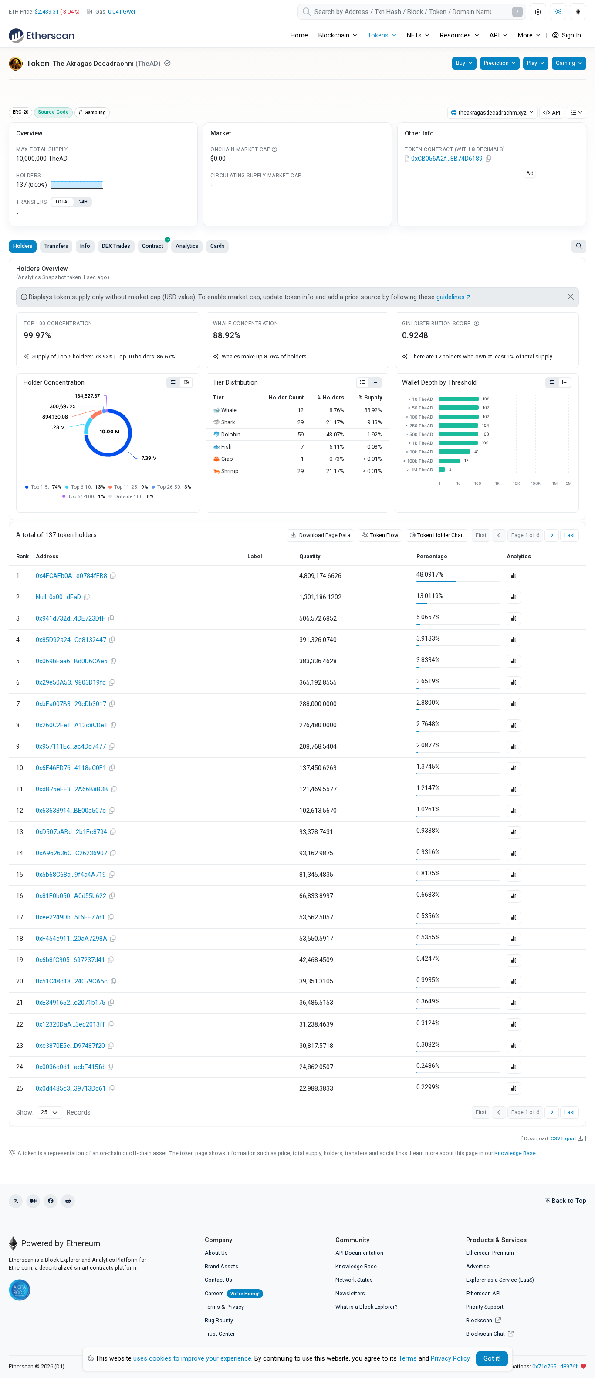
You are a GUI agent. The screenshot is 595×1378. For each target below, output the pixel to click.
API (556, 112)
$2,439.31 (47, 11)
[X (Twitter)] (16, 1201)
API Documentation (359, 1253)
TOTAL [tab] (62, 202)
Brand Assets (221, 1266)
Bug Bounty (219, 1320)
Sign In (570, 35)
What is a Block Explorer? (366, 1307)
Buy (460, 63)
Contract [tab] (152, 246)
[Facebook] (50, 1201)
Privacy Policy (450, 1358)
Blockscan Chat (486, 1334)
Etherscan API (483, 1293)
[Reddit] (68, 1201)
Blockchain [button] (333, 35)
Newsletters (350, 1293)
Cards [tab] (217, 246)
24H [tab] (83, 202)
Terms (212, 1307)
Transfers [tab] (56, 246)
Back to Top (569, 1201)
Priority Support (485, 1307)
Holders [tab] (23, 246)
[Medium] (33, 1201)
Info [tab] (85, 246)
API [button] (495, 35)
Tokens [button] (378, 35)
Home (299, 35)
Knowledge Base (515, 1153)
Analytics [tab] (187, 246)
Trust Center (220, 1334)
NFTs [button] (414, 35)
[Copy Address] (488, 159)
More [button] (525, 35)
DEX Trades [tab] (116, 246)
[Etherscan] (41, 36)
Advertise (478, 1266)
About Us (216, 1253)
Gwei (121, 11)
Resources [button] (455, 35)
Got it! (491, 1358)
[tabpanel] (103, 214)
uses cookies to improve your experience (192, 1358)
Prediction (496, 63)
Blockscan (480, 1320)
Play (532, 63)
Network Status (354, 1280)
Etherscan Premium (490, 1253)
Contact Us (218, 1280)
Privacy (235, 1307)
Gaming (565, 63)
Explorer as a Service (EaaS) (500, 1280)
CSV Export (563, 1138)
